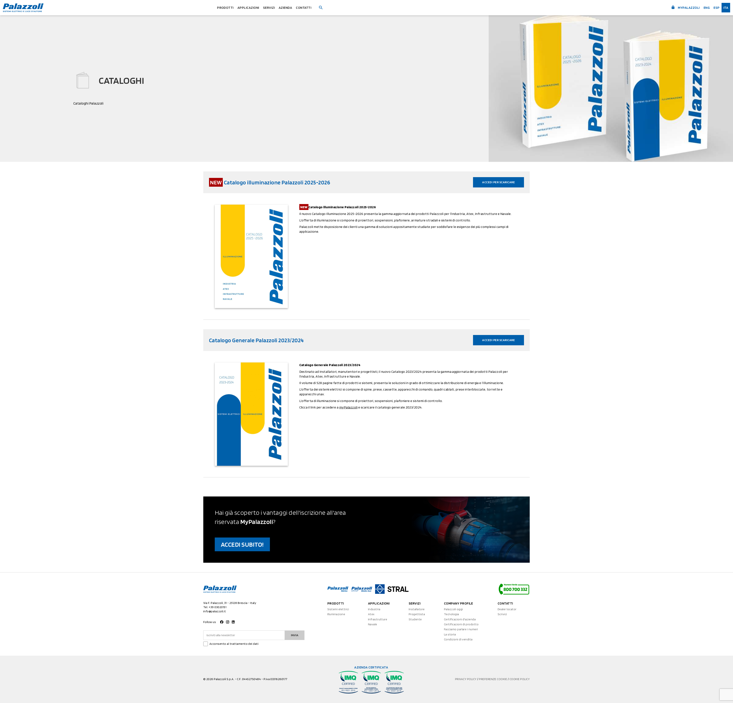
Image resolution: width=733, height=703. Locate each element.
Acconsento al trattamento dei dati (233, 644)
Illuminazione (336, 614)
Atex (371, 614)
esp (716, 8)
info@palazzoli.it (214, 611)
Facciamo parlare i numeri (461, 629)
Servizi (269, 8)
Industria (374, 609)
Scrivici (502, 614)
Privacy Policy (466, 679)
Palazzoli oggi (453, 609)
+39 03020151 (217, 607)
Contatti (303, 8)
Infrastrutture (377, 619)
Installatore (417, 609)
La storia (450, 634)
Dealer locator (507, 609)
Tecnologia (451, 614)
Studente (415, 619)
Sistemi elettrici (338, 609)
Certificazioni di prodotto (461, 624)
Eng (707, 8)
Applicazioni (248, 8)
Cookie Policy (519, 679)
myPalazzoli (688, 8)
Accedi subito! (242, 544)
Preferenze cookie (493, 679)
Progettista (417, 614)
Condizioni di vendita (458, 639)
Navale (372, 624)
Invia (294, 635)
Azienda (285, 8)
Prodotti (225, 8)
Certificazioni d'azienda (460, 619)
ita (725, 8)
